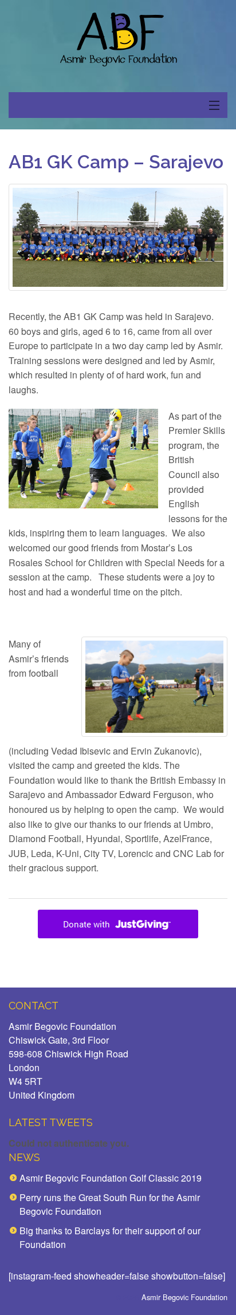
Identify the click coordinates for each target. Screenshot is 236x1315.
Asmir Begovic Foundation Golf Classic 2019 (110, 1177)
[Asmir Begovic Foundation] (118, 39)
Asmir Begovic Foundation (184, 1297)
